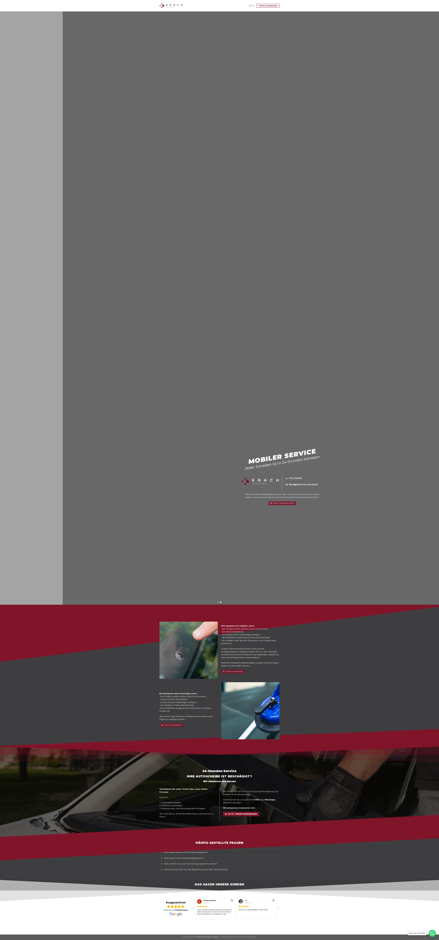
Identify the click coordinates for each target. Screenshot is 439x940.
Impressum (252, 937)
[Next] (427, 308)
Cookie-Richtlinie (226, 937)
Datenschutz (240, 937)
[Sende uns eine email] (250, 6)
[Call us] (253, 6)
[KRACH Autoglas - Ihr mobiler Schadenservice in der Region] (170, 5)
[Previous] (12, 308)
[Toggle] (161, 852)
